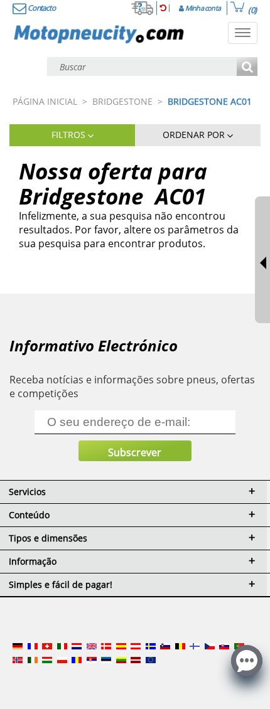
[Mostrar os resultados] (247, 67)
